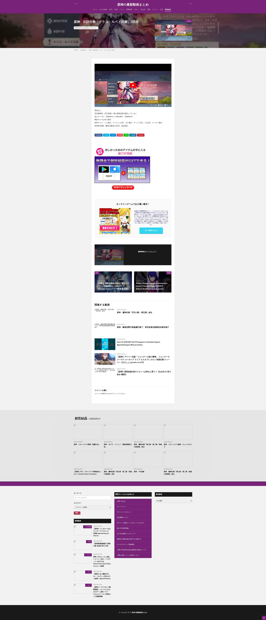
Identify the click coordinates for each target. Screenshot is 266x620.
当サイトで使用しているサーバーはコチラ (130, 523)
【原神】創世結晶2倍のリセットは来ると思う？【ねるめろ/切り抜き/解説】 (144, 373)
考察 (148, 9)
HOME (76, 50)
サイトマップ (121, 506)
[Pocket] (120, 135)
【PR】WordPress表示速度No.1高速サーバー (131, 550)
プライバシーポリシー (124, 512)
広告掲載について (122, 517)
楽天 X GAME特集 (123, 528)
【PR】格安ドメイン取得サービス (128, 555)
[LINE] (126, 135)
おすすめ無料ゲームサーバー (126, 533)
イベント (155, 9)
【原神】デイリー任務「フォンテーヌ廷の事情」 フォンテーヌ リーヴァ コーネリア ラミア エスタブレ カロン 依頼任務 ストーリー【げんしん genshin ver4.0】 (143, 359)
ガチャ (136, 9)
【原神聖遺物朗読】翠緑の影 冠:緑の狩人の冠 (101, 545)
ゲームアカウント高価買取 (125, 544)
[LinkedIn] (133, 135)
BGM (116, 9)
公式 (161, 9)
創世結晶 (168, 9)
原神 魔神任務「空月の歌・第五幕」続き (134, 312)
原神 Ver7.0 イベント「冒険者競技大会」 (118, 446)
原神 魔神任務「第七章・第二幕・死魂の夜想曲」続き (148, 446)
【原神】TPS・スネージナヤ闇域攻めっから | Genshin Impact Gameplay (87, 473)
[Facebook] (98, 135)
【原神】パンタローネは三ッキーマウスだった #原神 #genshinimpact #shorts (101, 532)
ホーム (95, 9)
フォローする (147, 254)
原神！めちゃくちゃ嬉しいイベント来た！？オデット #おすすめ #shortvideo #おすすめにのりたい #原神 (102, 561)
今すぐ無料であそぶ (151, 230)
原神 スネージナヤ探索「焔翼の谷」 (87, 444)
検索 (76, 512)
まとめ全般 (103, 9)
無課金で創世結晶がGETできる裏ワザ (129, 539)
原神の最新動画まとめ (133, 4)
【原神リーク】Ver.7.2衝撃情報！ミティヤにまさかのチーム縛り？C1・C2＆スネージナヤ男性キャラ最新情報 (102, 591)
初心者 (143, 9)
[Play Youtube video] (133, 85)
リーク (122, 9)
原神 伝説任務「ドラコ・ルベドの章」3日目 (102, 50)
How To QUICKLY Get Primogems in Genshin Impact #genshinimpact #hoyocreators (138, 343)
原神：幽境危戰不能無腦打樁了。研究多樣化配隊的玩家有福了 (143, 327)
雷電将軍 (129, 9)
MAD (110, 9)
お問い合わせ (121, 501)
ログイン (113, 393)
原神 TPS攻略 (139, 471)
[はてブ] (113, 135)
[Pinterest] (140, 135)
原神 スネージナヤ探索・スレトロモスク (178, 446)
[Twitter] (106, 135)
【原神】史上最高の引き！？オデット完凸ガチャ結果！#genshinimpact (102, 576)
